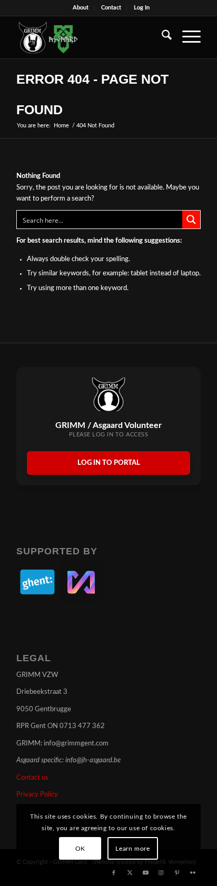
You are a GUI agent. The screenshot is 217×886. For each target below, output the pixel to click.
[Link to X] (129, 873)
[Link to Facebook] (114, 873)
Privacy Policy (37, 794)
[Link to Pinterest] (177, 873)
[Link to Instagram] (161, 873)
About (80, 8)
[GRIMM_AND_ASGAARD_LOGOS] (90, 37)
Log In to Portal (108, 463)
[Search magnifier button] (191, 219)
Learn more (132, 848)
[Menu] (186, 37)
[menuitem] (80, 8)
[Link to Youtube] (145, 873)
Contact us (32, 777)
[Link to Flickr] (193, 873)
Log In (142, 8)
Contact (111, 8)
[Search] (161, 37)
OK (80, 848)
